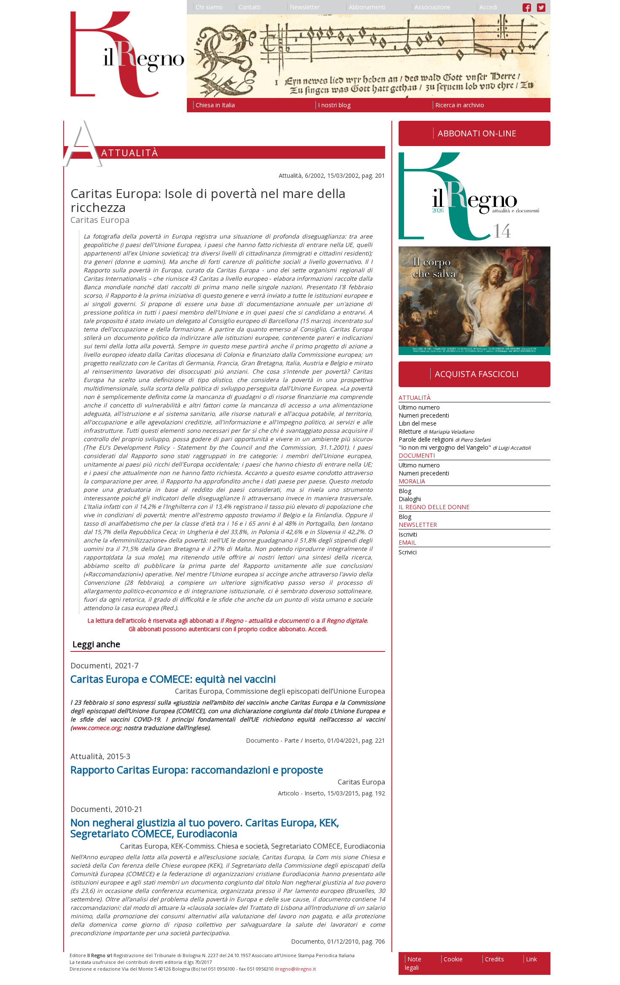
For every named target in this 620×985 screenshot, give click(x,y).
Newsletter (305, 7)
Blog (405, 491)
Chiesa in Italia (215, 105)
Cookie (453, 959)
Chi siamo (209, 7)
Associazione (432, 7)
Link (531, 959)
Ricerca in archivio (459, 105)
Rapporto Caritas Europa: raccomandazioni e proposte (196, 769)
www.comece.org (96, 728)
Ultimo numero (419, 407)
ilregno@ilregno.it (295, 969)
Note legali (413, 963)
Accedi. (317, 629)
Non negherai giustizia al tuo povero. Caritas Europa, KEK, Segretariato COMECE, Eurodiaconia (204, 827)
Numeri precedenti (424, 415)
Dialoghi (410, 499)
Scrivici (408, 552)
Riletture (436, 431)
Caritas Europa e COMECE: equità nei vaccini (173, 679)
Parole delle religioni (445, 439)
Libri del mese (418, 423)
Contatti (250, 7)
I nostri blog (334, 105)
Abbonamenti (367, 7)
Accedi (488, 7)
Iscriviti (408, 534)
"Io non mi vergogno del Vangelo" (465, 447)
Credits (494, 959)
